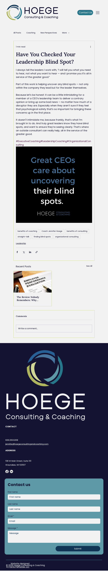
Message (13, 528)
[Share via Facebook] (17, 252)
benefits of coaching (27, 231)
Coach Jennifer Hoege (52, 231)
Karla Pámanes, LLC (19, 566)
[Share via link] (36, 252)
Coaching (30, 33)
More (64, 33)
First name (13, 492)
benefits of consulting (77, 231)
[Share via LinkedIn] (30, 252)
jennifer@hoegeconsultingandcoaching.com (26, 444)
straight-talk (23, 236)
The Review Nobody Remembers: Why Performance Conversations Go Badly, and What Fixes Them (32, 299)
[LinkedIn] (11, 471)
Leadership (21, 243)
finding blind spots (42, 236)
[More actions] (90, 46)
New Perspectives (49, 33)
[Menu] (98, 12)
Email (11, 516)
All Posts (17, 33)
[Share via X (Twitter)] (23, 252)
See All (89, 266)
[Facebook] (7, 471)
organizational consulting (66, 236)
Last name (13, 504)
